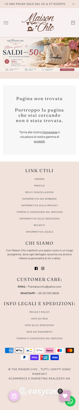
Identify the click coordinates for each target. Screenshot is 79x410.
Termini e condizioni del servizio (39, 212)
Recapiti (39, 225)
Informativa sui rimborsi (39, 198)
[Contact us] (70, 401)
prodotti (39, 141)
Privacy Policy (39, 312)
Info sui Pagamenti (39, 331)
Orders (40, 179)
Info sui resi (39, 318)
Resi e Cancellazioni (39, 192)
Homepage (49, 132)
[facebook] (36, 268)
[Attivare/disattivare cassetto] (6, 22)
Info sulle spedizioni (39, 325)
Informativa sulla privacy (39, 205)
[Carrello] (73, 22)
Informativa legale (39, 231)
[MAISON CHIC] (39, 23)
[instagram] (43, 268)
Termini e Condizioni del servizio (39, 338)
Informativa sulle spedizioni (39, 218)
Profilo (39, 185)
